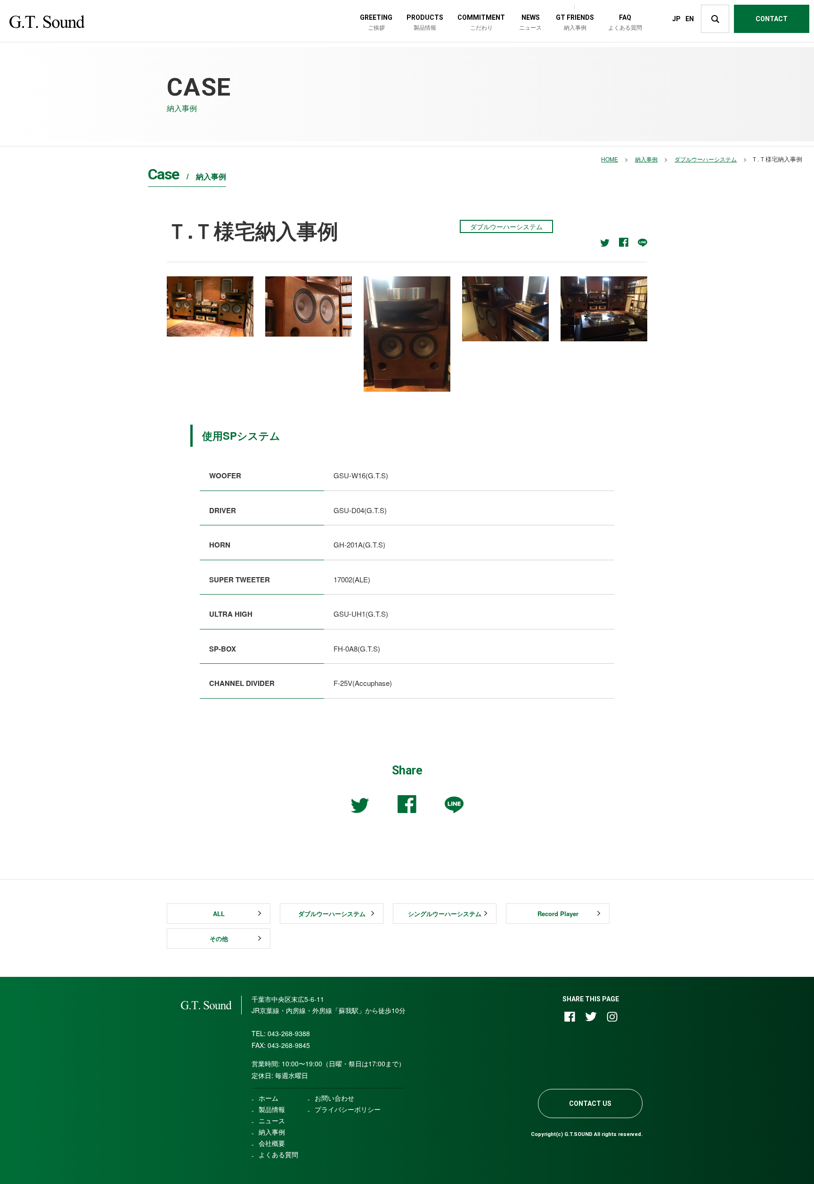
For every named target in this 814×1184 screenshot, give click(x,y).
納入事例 (272, 1131)
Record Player (557, 913)
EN (689, 19)
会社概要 (272, 1143)
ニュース (272, 1120)
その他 (219, 938)
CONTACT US (590, 1103)
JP (676, 19)
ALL (219, 913)
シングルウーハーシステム (444, 913)
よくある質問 (278, 1154)
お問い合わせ (334, 1098)
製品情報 (272, 1109)
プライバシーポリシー (348, 1109)
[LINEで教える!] (642, 243)
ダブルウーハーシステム (332, 913)
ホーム (268, 1098)
